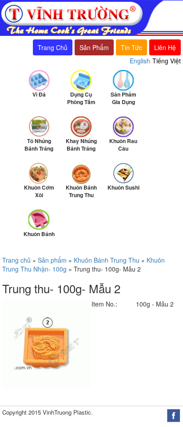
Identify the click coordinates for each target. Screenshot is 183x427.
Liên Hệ (165, 47)
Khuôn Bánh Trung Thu (106, 260)
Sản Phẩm (94, 47)
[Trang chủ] (82, 17)
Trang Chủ (53, 47)
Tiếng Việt (166, 60)
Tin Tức (131, 47)
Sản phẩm (52, 260)
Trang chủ (16, 260)
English (140, 60)
